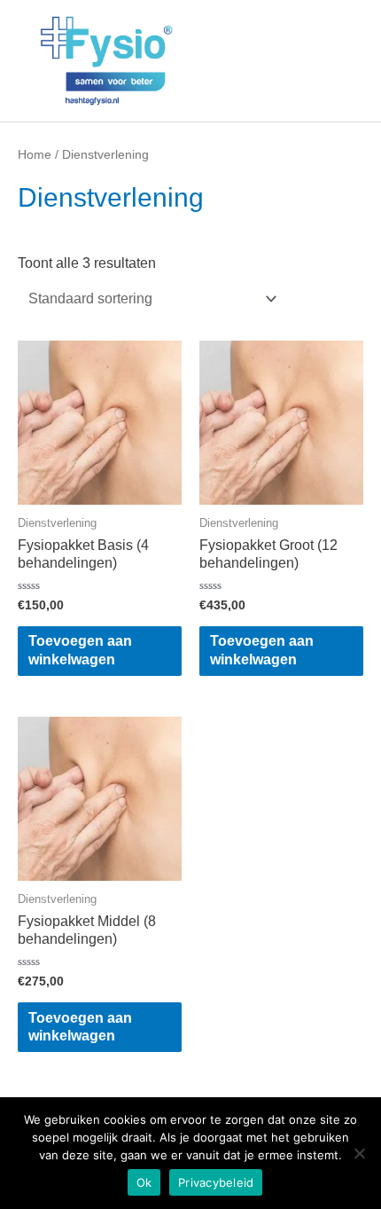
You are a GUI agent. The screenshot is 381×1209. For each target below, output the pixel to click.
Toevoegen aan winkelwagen (80, 649)
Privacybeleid (215, 1182)
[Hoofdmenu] (343, 60)
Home (34, 154)
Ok (144, 1182)
